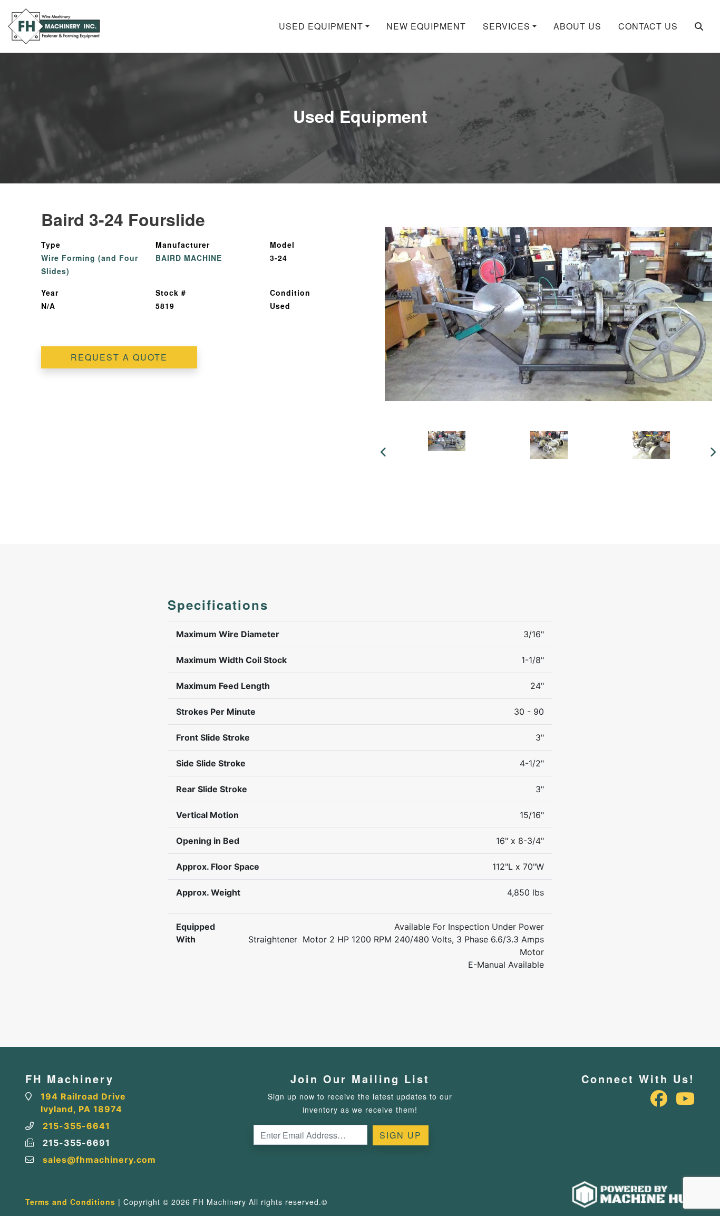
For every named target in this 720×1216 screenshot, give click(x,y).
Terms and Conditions (70, 1201)
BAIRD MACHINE (188, 257)
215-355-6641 (76, 1126)
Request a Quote (119, 357)
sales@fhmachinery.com (99, 1159)
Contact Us (648, 26)
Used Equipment (321, 26)
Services (506, 26)
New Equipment (426, 26)
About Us (577, 26)
